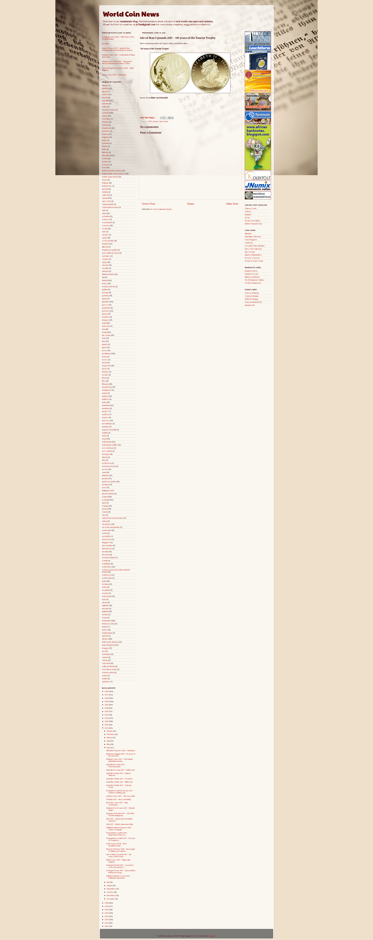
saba (104, 515)
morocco (105, 420)
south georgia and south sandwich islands (116, 571)
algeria (105, 91)
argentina (106, 100)
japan (104, 347)
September (111, 889)
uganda (105, 636)
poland (105, 497)
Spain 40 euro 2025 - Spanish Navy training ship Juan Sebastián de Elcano (117, 49)
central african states (110, 207)
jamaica (105, 344)
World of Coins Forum (254, 261)
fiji (103, 277)
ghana (104, 298)
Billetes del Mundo (252, 277)
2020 (107, 909)
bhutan (105, 146)
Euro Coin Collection (253, 249)
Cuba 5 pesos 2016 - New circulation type (116, 844)
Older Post (232, 203)
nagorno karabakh (109, 430)
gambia (105, 289)
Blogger (212, 936)
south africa (106, 567)
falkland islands (108, 274)
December (111, 899)
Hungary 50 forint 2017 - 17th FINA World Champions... (120, 814)
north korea (107, 463)
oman (104, 472)
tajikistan (105, 605)
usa (103, 651)
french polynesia (108, 286)
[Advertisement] (190, 106)
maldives (105, 399)
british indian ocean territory (113, 174)
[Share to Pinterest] (172, 117)
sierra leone (107, 539)
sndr (195, 936)
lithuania (105, 384)
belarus (105, 134)
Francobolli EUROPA (253, 302)
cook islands (107, 222)
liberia (104, 378)
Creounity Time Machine (255, 246)
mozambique (107, 423)
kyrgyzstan (106, 365)
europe (156, 121)
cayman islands (108, 204)
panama (105, 478)
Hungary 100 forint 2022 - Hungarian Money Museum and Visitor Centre (117, 62)
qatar (104, 503)
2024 (107, 923)
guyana (105, 314)
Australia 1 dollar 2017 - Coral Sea (119, 779)
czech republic (108, 241)
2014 (107, 718)
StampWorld (250, 305)
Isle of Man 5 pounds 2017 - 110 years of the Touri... (118, 855)
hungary (105, 320)
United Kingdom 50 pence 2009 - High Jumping (118, 69)
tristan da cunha (108, 624)
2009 (107, 701)
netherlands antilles (110, 445)
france (104, 283)
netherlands (107, 442)
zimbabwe (106, 681)
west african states (109, 669)
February (111, 734)
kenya (104, 356)
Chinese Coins (250, 208)
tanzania (105, 608)
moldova (105, 414)
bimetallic (105, 155)
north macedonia (109, 466)
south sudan (107, 578)
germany (105, 295)
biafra (104, 149)
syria (104, 599)
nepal (104, 439)
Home (190, 203)
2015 (107, 721)
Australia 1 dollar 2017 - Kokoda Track (118, 786)
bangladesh (106, 128)
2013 (107, 715)
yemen (104, 675)
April (109, 741)
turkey (104, 630)
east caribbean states (110, 253)
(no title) (105, 43)
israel (104, 338)
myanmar (105, 426)
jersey (104, 350)
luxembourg (107, 387)
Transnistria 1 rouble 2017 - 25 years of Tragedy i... (120, 839)
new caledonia (108, 448)
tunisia (104, 627)
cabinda (105, 192)
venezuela (106, 663)
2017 (150, 121)
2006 (107, 691)
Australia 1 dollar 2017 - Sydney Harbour (118, 774)
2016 (107, 725)
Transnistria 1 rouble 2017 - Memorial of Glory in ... (117, 834)
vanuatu (105, 657)
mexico (105, 411)
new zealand (107, 451)
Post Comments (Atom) (162, 209)
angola (105, 97)
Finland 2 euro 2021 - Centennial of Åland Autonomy (118, 56)
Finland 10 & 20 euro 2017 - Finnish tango (120, 809)
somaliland (106, 564)
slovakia (105, 551)
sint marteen (107, 548)
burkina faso (107, 186)
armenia (105, 103)
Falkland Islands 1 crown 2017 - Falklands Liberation (118, 877)
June (109, 747)
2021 (107, 913)
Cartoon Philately (252, 293)
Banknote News (251, 271)
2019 (107, 906)
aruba (104, 107)
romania (105, 506)
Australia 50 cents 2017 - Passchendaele (116, 765)
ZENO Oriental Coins (253, 224)
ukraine (105, 639)
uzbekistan (106, 654)
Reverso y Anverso (252, 258)
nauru (104, 436)
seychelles (106, 536)
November (111, 895)
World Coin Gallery (252, 221)
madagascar (106, 390)
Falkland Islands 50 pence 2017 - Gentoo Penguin (119, 828)
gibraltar (105, 302)
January (110, 731)
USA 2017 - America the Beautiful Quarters (119, 820)
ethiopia (105, 271)
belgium (105, 137)
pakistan (105, 475)
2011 (106, 708)
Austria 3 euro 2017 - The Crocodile (120, 796)
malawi (104, 393)
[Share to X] (166, 117)
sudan (104, 587)
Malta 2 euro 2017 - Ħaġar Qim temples (118, 861)
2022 (107, 916)
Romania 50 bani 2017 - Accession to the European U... (119, 866)
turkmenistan (107, 633)
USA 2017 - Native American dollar (119, 824)
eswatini (105, 268)
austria (104, 116)
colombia (105, 216)
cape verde (106, 201)
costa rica (106, 225)
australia (105, 113)
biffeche (105, 152)
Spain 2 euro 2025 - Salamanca (114, 75)
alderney (105, 88)
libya (104, 381)
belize (104, 140)
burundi (105, 189)
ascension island (108, 110)
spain (104, 581)
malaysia (105, 396)
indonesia (106, 326)
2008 (107, 698)
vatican (105, 660)
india (104, 323)
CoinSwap (249, 243)
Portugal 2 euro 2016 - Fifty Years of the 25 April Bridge (118, 38)
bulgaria (105, 183)
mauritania (106, 405)
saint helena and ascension (113, 518)
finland (104, 280)
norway (105, 469)
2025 (107, 926)
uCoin (247, 217)
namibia (105, 433)
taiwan (104, 602)
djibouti (105, 247)
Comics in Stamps (252, 296)
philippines (106, 490)
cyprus (104, 238)
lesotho (105, 375)
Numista (248, 214)
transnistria (106, 620)
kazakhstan (106, 353)
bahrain (105, 125)
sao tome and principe (111, 527)
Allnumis (248, 233)
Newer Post (148, 203)
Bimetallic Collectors (253, 236)
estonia (105, 265)
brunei (104, 180)
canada (105, 198)
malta (104, 402)
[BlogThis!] (164, 117)
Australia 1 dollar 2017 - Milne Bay (119, 782)
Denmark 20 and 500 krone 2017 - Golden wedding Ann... (120, 792)
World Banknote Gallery (254, 280)
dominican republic (109, 250)
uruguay (105, 648)
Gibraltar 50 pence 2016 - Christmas (120, 750)
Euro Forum (250, 252)
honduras (106, 317)
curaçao (105, 235)
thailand (105, 611)
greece (105, 305)
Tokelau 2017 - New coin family (118, 799)
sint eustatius (107, 545)
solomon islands (108, 557)
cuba (104, 231)
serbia (104, 533)
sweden (105, 593)
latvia (104, 369)
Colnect (248, 211)
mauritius (105, 408)
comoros (105, 219)
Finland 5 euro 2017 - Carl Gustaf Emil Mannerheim (119, 760)
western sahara (108, 672)
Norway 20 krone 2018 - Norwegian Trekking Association (120, 850)
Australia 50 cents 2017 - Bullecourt (120, 770)
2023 (107, 919)
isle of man (164, 121)
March (109, 737)
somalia (105, 560)
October (110, 892)
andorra (105, 94)
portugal (105, 500)
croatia (105, 228)
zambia (105, 678)
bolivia (104, 158)
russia (104, 509)
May (108, 744)
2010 (107, 705)
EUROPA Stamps (251, 299)
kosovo (105, 359)
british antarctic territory (112, 170)
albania (105, 85)
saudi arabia (106, 530)
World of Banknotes (253, 283)
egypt (104, 262)
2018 (107, 903)
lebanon (105, 372)
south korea (107, 575)
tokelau (105, 614)
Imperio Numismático (253, 255)
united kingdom (108, 645)
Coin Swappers (251, 240)
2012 (107, 711)
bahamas (105, 122)
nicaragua (106, 454)
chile (104, 210)
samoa (104, 521)
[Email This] (161, 117)
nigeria (105, 457)
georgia (105, 292)
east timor (106, 256)
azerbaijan (106, 119)
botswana (106, 164)
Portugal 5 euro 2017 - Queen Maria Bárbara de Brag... (120, 871)
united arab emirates (110, 642)
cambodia (106, 195)
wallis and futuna (108, 666)
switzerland (106, 596)
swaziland (106, 590)
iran (103, 329)
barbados (106, 131)
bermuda (105, 143)
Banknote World (251, 274)
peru (104, 487)
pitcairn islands (108, 493)
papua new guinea (109, 481)
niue (103, 460)
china (104, 213)
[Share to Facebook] (169, 117)
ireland (105, 332)
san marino (106, 524)
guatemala (106, 308)
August (110, 885)
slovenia (105, 554)
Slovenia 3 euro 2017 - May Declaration (117, 803)
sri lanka (105, 584)
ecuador (105, 259)
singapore (106, 542)
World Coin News (131, 13)
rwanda (105, 512)
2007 (107, 695)
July (108, 882)
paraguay (105, 484)
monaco (105, 417)
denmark (105, 244)
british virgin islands (110, 177)
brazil (104, 167)
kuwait (104, 362)
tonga (104, 617)
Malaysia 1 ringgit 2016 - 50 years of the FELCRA (120, 755)
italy (103, 341)
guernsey (106, 311)
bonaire (105, 161)
